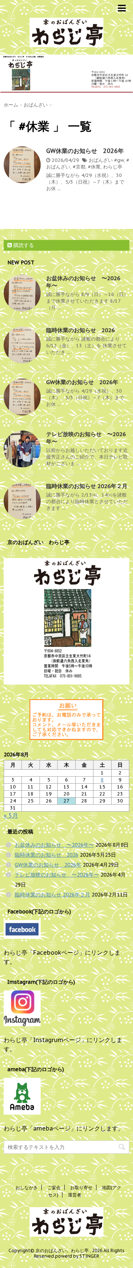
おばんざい (101, 160)
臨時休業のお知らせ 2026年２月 (86, 486)
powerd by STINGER (77, 1256)
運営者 (74, 1195)
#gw (119, 160)
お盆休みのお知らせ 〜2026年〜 (54, 845)
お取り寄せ (81, 1187)
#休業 (94, 167)
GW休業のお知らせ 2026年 (85, 150)
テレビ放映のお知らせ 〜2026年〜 (57, 874)
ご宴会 (54, 1187)
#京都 (79, 167)
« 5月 (11, 815)
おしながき (27, 1187)
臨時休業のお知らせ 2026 (80, 330)
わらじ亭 (112, 167)
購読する (23, 245)
